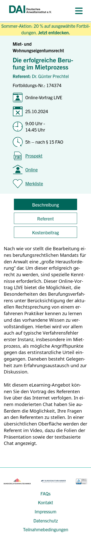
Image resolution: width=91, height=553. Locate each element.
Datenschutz (45, 520)
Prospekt (33, 156)
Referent (45, 218)
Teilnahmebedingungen (45, 529)
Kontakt (45, 502)
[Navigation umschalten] (79, 11)
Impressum (45, 511)
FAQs (45, 493)
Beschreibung (45, 205)
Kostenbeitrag (45, 232)
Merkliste (34, 183)
